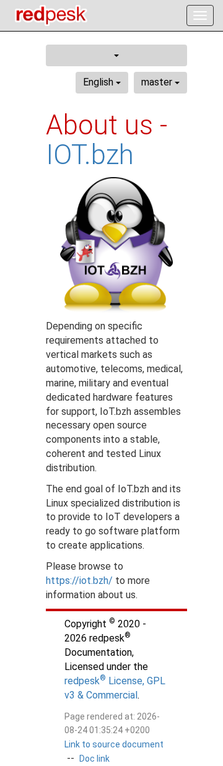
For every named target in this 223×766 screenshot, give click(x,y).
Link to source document (114, 744)
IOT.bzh (90, 155)
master (158, 82)
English (99, 82)
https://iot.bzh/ (79, 580)
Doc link (94, 759)
